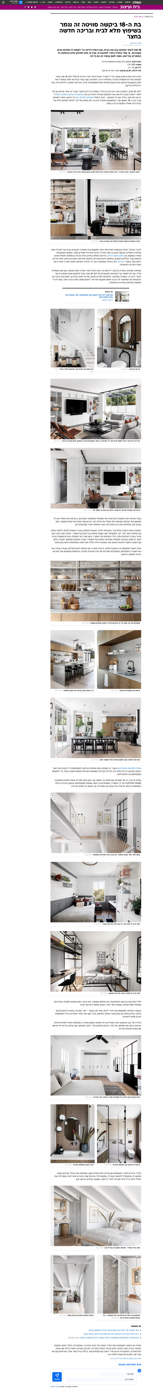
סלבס (96, 2)
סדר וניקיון (72, 7)
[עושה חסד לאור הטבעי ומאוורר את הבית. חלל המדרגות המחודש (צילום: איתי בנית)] (95, 825)
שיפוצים (125, 1358)
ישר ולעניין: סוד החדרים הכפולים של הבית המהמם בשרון (114, 1330)
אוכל (83, 2)
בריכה (112, 1358)
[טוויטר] (28, 7)
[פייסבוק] (25, 7)
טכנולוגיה (58, 2)
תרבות (103, 2)
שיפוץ (131, 1358)
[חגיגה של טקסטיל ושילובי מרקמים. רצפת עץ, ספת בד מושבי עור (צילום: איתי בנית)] (95, 480)
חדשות (128, 2)
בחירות (112, 2)
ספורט (119, 2)
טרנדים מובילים (92, 7)
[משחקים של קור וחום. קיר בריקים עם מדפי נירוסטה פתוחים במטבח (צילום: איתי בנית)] (95, 593)
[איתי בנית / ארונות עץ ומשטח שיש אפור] (119, 661)
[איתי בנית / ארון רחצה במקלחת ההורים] (72, 1135)
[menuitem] (126, 2)
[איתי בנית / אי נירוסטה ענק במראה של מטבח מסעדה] (72, 661)
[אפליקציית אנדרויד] (35, 7)
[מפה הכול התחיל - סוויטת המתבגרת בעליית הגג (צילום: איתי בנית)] (95, 1218)
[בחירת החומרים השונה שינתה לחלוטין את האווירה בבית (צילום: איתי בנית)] (95, 211)
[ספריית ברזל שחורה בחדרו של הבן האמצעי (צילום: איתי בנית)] (95, 963)
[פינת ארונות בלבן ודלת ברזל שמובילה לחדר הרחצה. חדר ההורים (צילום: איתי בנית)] (95, 1067)
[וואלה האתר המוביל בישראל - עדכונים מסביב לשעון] (137, 2)
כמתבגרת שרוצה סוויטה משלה (69, 95)
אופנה (50, 2)
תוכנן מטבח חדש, (115, 256)
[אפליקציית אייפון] (31, 7)
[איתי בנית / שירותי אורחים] (119, 341)
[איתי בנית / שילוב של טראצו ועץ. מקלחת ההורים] (119, 1135)
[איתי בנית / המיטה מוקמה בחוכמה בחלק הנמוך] (72, 1287)
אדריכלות (64, 7)
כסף (89, 2)
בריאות (76, 2)
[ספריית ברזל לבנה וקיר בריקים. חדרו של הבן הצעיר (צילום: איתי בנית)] (95, 894)
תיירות (67, 2)
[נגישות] (3, 2)
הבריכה (121, 262)
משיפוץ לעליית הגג (84, 97)
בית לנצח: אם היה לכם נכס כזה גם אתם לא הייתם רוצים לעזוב (111, 1334)
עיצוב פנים (81, 7)
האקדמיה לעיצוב (105, 7)
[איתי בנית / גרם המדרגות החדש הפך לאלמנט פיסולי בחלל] (72, 341)
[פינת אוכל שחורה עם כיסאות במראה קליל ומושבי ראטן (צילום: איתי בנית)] (95, 730)
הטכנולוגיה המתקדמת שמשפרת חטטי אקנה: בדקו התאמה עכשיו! (109, 1338)
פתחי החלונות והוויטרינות (129, 768)
